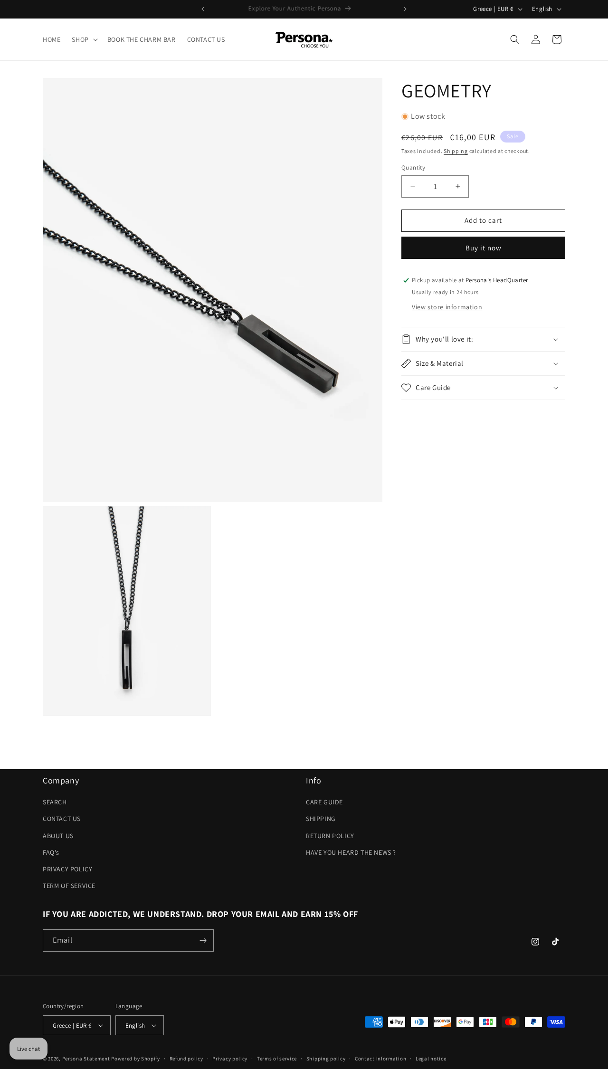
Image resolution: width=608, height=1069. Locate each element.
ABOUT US (58, 835)
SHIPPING (321, 818)
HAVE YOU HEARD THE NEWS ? (351, 852)
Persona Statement (86, 1058)
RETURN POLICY (330, 835)
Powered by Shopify (135, 1058)
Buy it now (484, 247)
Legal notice (431, 1058)
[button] (83, 39)
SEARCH (55, 802)
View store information (447, 307)
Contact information (380, 1058)
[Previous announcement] (202, 9)
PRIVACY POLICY (67, 869)
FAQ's (51, 852)
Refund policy (186, 1058)
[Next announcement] (405, 9)
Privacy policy (229, 1058)
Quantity (413, 167)
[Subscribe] (202, 940)
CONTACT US (62, 818)
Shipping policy (326, 1058)
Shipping (456, 150)
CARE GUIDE (324, 802)
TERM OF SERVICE (69, 885)
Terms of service (277, 1058)
